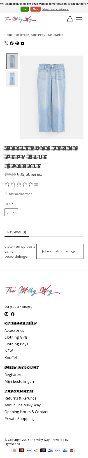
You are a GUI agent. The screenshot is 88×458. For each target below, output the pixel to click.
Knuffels (12, 357)
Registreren (15, 374)
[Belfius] (57, 450)
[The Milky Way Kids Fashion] (20, 19)
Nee (35, 9)
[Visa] (29, 450)
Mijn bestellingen (19, 381)
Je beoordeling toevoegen (59, 251)
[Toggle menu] (78, 19)
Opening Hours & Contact (26, 411)
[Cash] (14, 450)
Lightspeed (12, 444)
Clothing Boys (16, 344)
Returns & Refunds (20, 398)
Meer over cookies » (55, 9)
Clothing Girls (16, 337)
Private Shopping (19, 418)
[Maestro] (43, 450)
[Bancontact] (36, 450)
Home (9, 35)
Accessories (14, 330)
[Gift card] (72, 450)
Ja (24, 9)
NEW (9, 350)
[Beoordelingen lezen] (19, 184)
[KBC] (64, 450)
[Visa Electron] (50, 450)
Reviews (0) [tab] (16, 232)
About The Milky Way (23, 404)
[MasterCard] (22, 450)
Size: (9, 204)
